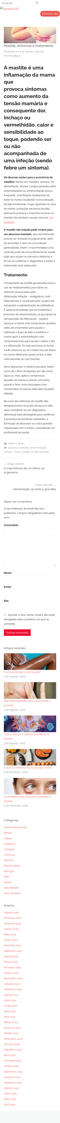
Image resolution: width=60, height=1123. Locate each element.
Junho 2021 (10, 1005)
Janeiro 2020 (11, 1066)
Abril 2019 (9, 1104)
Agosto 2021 (11, 994)
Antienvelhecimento (15, 827)
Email (8, 586)
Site (6, 600)
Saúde (8, 882)
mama (17, 451)
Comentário (11, 525)
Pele (6, 876)
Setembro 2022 (13, 951)
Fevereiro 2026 (12, 918)
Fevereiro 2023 (12, 945)
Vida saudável (12, 893)
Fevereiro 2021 (12, 1027)
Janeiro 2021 (11, 1033)
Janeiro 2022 (11, 972)
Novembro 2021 (13, 978)
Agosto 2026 (11, 912)
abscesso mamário (18, 447)
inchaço (8, 451)
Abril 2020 (10, 1055)
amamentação (38, 447)
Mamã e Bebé (16, 443)
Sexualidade (11, 887)
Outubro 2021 (12, 983)
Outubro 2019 (12, 1077)
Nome (8, 572)
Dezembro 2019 (13, 1071)
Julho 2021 (10, 1000)
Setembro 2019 (13, 1082)
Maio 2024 (10, 934)
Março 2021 (10, 1022)
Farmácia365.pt (12, 55)
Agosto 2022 (11, 956)
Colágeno (9, 843)
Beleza (8, 832)
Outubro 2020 (12, 1044)
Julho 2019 (10, 1093)
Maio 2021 (10, 1011)
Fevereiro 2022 (12, 967)
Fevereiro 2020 (12, 1060)
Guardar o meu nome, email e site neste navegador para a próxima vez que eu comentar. (29, 619)
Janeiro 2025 (11, 929)
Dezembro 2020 (13, 1038)
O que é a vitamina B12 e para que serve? (28, 767)
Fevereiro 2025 (12, 923)
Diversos (9, 860)
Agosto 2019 (11, 1088)
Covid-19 (9, 854)
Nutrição (9, 871)
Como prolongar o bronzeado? (22, 672)
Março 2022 (11, 961)
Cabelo (8, 838)
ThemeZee (49, 1116)
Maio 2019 (10, 1099)
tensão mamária (40, 451)
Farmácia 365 (50, 13)
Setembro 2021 (13, 989)
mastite (26, 451)
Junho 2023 (10, 940)
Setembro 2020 (13, 1049)
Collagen (9, 849)
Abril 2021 (9, 1016)
